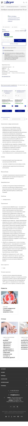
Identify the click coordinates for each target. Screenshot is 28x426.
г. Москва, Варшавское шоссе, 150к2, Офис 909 (16, 398)
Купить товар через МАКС (10, 47)
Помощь (3, 385)
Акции (3, 372)
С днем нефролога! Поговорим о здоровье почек (9, 310)
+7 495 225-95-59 (14, 390)
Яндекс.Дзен (17, 406)
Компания (4, 378)
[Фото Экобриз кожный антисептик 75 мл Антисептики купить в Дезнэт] (14, 19)
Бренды (3, 375)
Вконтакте (10, 406)
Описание (5, 119)
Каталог (3, 368)
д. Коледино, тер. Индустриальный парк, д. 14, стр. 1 (15, 401)
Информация (5, 382)
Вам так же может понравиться (9, 85)
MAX (14, 406)
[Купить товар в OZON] (12, 106)
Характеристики (16, 119)
